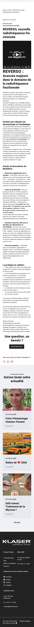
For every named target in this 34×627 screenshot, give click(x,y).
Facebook (8, 577)
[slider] (15, 67)
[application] (17, 55)
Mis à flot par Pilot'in (9, 623)
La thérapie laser (8, 558)
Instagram (8, 585)
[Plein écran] (29, 67)
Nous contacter (16, 346)
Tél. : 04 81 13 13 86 (9, 602)
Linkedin (8, 582)
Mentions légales (25, 621)
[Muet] (26, 67)
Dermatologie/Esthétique (11, 25)
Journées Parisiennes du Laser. (21, 317)
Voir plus (17, 522)
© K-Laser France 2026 (10, 621)
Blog (10, 10)
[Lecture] (5, 67)
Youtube (8, 579)
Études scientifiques (9, 563)
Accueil (5, 10)
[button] (17, 54)
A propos (6, 566)
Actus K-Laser (7, 23)
